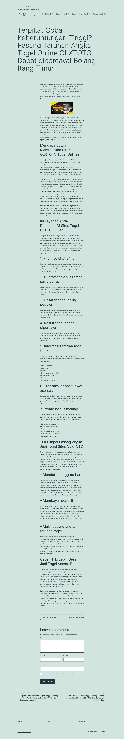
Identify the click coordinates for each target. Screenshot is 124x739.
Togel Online (29, 15)
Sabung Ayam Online (63, 14)
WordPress (103, 731)
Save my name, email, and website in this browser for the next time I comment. (61, 675)
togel (49, 721)
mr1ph (43, 619)
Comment (43, 638)
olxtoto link (21, 721)
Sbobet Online (77, 14)
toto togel (82, 721)
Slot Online (87, 14)
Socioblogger (24, 7)
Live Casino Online (48, 14)
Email (65, 656)
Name (42, 656)
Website (42, 665)
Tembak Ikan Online (99, 14)
